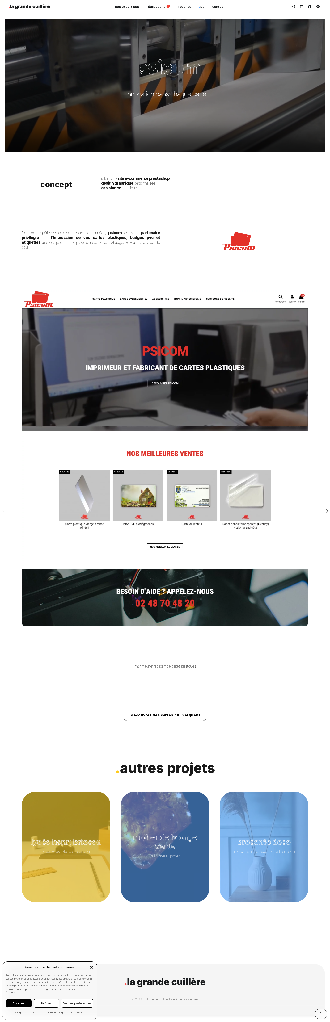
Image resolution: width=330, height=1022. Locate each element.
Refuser (46, 1003)
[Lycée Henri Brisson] (66, 847)
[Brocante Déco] (264, 847)
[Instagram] (293, 6)
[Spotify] (318, 6)
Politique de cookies (25, 1012)
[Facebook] (309, 6)
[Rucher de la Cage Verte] (165, 847)
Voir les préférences (77, 1003)
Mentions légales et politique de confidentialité (59, 1012)
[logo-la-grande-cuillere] (29, 6)
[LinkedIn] (301, 6)
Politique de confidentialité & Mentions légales (171, 999)
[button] (91, 967)
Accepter (18, 1003)
